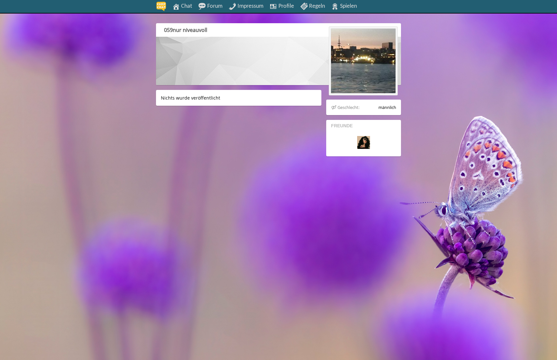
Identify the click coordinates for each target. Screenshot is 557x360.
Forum (214, 6)
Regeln (316, 6)
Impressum (249, 6)
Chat (186, 6)
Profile (285, 6)
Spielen (348, 6)
